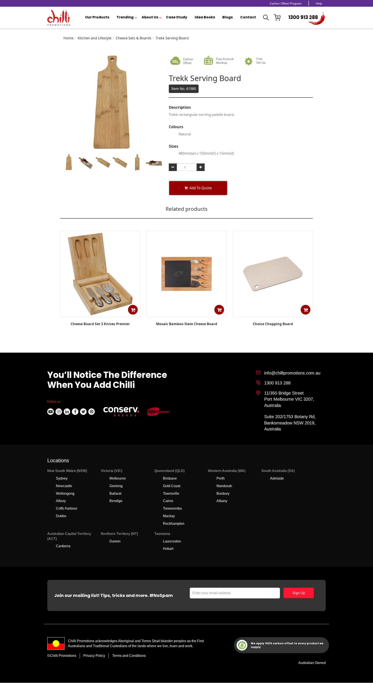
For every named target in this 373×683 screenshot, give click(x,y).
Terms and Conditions (129, 655)
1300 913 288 (303, 17)
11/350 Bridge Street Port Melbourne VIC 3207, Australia (289, 399)
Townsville (171, 493)
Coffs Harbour (66, 508)
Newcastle (64, 486)
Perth (221, 478)
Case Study (176, 17)
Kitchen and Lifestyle (94, 38)
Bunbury (223, 493)
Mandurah (224, 486)
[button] (133, 310)
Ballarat (115, 493)
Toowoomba (172, 508)
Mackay (169, 516)
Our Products (97, 17)
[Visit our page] (50, 411)
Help (319, 3)
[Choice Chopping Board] (272, 313)
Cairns (168, 501)
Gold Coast (171, 486)
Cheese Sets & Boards (133, 38)
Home (68, 38)
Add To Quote (200, 188)
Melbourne (117, 478)
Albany (222, 501)
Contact (248, 17)
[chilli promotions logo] (58, 17)
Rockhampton (173, 523)
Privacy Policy (94, 655)
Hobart (168, 548)
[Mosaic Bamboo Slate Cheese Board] (186, 313)
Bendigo (115, 501)
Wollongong (65, 493)
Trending (125, 17)
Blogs (227, 17)
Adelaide (277, 478)
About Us (150, 17)
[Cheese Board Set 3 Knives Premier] (100, 314)
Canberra (63, 546)
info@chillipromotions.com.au (292, 373)
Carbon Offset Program (286, 3)
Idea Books (205, 17)
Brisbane (170, 478)
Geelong (116, 486)
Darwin (114, 541)
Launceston (172, 541)
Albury (61, 501)
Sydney (62, 478)
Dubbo (61, 516)
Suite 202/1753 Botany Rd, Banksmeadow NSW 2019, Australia (290, 422)
